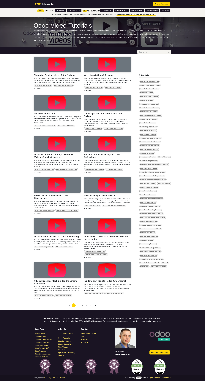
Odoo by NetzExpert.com (54, 378)
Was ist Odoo (144, 266)
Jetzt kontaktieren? (161, 4)
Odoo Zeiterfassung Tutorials (149, 263)
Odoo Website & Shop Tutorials (66, 169)
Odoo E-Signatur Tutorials (93, 87)
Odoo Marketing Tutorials (148, 161)
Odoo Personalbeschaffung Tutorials (152, 176)
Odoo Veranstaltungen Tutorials (150, 225)
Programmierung (136, 10)
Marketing (165, 10)
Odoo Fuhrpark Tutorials (148, 134)
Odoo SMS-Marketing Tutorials (150, 206)
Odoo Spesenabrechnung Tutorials (151, 213)
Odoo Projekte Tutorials (148, 191)
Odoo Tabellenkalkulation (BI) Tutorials (152, 217)
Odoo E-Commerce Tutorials (44, 169)
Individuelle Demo (121, 10)
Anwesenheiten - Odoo (45, 113)
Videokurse (60, 10)
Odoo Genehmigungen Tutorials (150, 138)
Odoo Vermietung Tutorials (149, 236)
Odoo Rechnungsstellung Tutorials (151, 198)
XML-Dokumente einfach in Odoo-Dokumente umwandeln (55, 282)
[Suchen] (168, 52)
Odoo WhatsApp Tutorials (148, 255)
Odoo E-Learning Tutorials (148, 111)
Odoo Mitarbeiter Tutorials (148, 168)
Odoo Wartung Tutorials (148, 244)
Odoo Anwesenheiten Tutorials (45, 126)
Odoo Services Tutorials (114, 169)
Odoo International (65, 333)
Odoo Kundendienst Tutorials (95, 293)
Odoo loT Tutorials (164, 157)
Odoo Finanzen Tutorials (113, 87)
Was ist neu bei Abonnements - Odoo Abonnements (51, 196)
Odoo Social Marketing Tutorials (150, 210)
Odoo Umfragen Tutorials (148, 221)
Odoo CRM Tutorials (146, 100)
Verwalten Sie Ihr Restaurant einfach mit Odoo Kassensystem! (106, 237)
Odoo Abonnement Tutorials (44, 210)
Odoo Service (106, 10)
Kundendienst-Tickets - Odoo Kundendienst (105, 281)
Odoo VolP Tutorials (146, 240)
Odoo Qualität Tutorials (147, 195)
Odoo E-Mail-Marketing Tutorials (150, 115)
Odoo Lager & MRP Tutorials (63, 85)
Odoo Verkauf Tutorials (147, 232)
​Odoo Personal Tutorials (66, 126)
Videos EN (165, 263)
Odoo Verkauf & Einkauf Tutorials (67, 210)
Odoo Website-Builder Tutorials (150, 251)
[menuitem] (66, 4)
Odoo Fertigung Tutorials (43, 85)
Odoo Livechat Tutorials (148, 157)
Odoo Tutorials (64, 338)
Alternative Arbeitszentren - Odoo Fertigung (55, 75)
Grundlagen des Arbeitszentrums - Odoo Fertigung (103, 114)
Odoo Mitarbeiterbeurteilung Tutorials (152, 172)
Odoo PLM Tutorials (164, 183)
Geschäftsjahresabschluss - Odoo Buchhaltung (56, 236)
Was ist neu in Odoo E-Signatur (98, 75)
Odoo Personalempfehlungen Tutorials (153, 179)
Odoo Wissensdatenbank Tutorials (151, 259)
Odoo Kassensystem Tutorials (95, 251)
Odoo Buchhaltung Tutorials (44, 247)
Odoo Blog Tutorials (146, 92)
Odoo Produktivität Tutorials (149, 187)
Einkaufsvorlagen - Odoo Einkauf (99, 195)
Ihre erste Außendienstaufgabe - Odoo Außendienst (102, 155)
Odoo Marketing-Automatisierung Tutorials (154, 164)
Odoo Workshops (74, 10)
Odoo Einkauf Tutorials (92, 206)
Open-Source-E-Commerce (160, 378)
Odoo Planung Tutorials (147, 183)
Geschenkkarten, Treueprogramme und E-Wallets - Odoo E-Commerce (54, 155)
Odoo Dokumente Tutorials (44, 295)
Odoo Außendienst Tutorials (94, 169)
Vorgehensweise (152, 10)
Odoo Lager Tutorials (147, 153)
